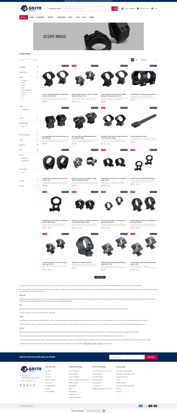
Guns (31, 17)
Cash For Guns (96, 385)
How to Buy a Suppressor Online (125, 374)
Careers (47, 388)
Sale (78, 17)
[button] (132, 59)
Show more (100, 277)
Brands (118, 380)
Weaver (90, 343)
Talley (85, 343)
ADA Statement (96, 383)
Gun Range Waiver (50, 385)
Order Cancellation (74, 377)
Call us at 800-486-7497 (28, 380)
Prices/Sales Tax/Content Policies (102, 371)
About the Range (50, 380)
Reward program (97, 380)
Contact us (48, 377)
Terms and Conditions (79, 397)
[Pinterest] (30, 385)
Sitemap (118, 391)
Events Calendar (50, 391)
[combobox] (90, 8)
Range (91, 17)
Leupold (99, 343)
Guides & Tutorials (121, 383)
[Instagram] (24, 385)
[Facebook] (20, 385)
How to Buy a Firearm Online (124, 371)
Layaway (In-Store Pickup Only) (125, 385)
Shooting (40, 17)
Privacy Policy (79, 392)
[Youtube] (27, 385)
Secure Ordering (73, 374)
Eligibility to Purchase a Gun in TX (101, 388)
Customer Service (97, 374)
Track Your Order (73, 371)
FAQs (70, 388)
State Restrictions (97, 377)
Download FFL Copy (121, 377)
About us (48, 374)
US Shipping (72, 385)
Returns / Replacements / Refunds (78, 380)
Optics (50, 17)
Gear (70, 17)
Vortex (94, 343)
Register (132, 8)
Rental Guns (48, 383)
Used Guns (61, 17)
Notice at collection (78, 411)
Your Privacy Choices (93, 411)
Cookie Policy (79, 395)
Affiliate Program (74, 383)
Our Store (48, 371)
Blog (84, 17)
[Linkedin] (34, 385)
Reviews (118, 388)
